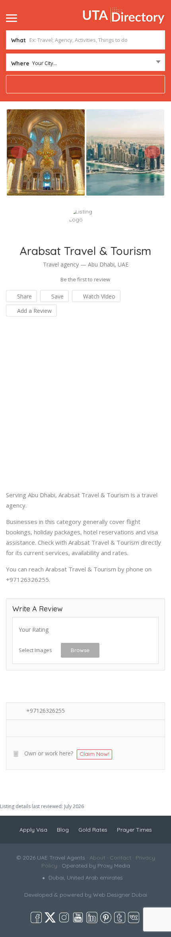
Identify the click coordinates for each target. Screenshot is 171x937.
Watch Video (98, 296)
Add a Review (34, 310)
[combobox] (85, 63)
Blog (63, 829)
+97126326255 (45, 710)
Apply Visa (33, 829)
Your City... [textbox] (44, 63)
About (97, 857)
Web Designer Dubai (120, 894)
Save (57, 296)
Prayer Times (134, 829)
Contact (120, 857)
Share (24, 296)
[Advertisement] (85, 404)
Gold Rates (92, 829)
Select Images (35, 650)
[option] (46, 152)
